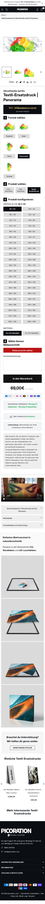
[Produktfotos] (22, 577)
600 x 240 (12, 321)
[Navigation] (2, 9)
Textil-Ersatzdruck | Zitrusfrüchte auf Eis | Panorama (22, 510)
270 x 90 (12, 254)
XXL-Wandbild (8, 190)
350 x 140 (31, 265)
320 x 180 (31, 260)
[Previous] (4, 44)
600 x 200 (32, 316)
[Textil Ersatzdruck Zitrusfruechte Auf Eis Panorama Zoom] (29, 72)
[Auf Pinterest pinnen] (24, 82)
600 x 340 (32, 321)
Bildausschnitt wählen (22, 350)
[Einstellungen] (37, 9)
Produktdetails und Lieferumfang (15, 525)
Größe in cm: (14, 204)
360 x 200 (32, 271)
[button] (41, 9)
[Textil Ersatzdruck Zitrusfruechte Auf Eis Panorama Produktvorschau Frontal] (6, 72)
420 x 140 (12, 282)
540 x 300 (32, 305)
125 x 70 (12, 220)
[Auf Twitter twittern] (21, 82)
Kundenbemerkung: (12, 356)
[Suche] (6, 9)
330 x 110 (12, 265)
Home (3, 15)
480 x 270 (32, 293)
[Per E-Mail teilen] (35, 82)
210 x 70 (31, 237)
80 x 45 (12, 209)
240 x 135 (31, 243)
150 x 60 (31, 226)
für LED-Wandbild (12, 333)
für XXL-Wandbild (31, 333)
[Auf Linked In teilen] (28, 82)
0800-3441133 (9, 848)
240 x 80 (12, 243)
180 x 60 (31, 231)
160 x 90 (12, 231)
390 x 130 (12, 276)
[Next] (41, 44)
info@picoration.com (11, 852)
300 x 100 (31, 254)
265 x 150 (31, 248)
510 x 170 (31, 299)
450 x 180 (12, 288)
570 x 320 (12, 316)
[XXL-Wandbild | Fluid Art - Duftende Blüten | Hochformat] (34, 775)
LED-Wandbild (20, 190)
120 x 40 (31, 215)
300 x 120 (12, 260)
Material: (8, 328)
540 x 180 (12, 305)
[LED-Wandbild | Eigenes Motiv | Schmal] (11, 775)
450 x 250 (32, 288)
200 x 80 (12, 237)
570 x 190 (31, 310)
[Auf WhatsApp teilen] (31, 82)
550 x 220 (12, 310)
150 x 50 (12, 226)
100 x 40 (31, 209)
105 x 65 (12, 215)
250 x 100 (12, 248)
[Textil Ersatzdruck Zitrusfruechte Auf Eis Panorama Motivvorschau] (18, 72)
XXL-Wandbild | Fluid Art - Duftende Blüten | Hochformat (33, 793)
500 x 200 (12, 299)
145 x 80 (31, 220)
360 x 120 (12, 271)
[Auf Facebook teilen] (17, 82)
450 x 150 (31, 282)
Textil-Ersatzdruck (34, 190)
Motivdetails (7, 518)
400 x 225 (32, 276)
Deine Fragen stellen (22, 748)
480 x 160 (12, 293)
